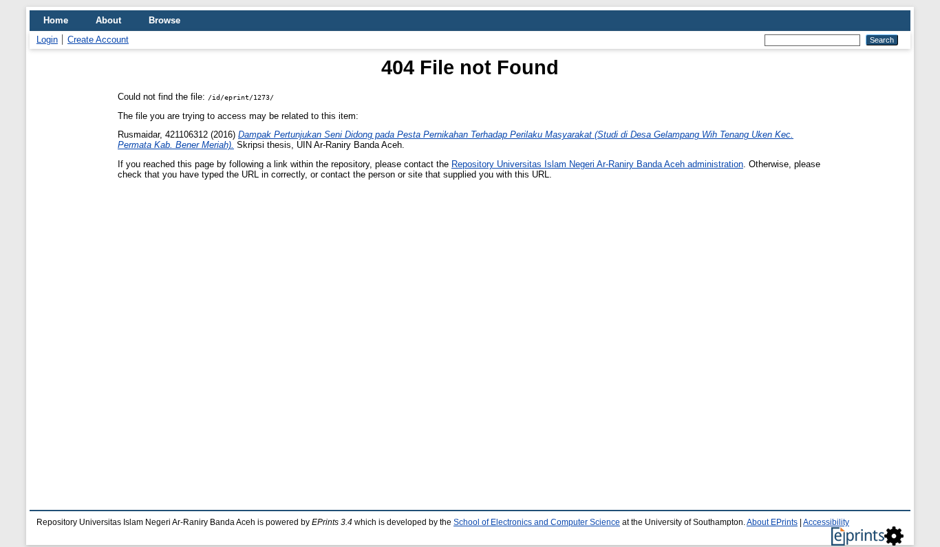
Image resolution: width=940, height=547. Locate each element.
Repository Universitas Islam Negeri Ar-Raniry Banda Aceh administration (597, 164)
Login (47, 39)
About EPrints (772, 522)
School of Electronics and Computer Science (536, 522)
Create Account (98, 39)
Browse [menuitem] (164, 20)
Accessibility (826, 522)
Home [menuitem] (55, 20)
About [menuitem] (108, 20)
